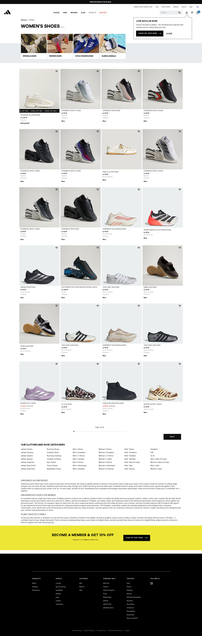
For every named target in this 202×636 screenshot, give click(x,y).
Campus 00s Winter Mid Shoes (113, 403)
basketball (59, 590)
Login (191, 7)
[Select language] (198, 6)
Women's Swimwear (107, 466)
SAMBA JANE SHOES (150, 287)
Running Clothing (54, 456)
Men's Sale (154, 466)
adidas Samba (26, 449)
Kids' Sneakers (130, 453)
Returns (129, 594)
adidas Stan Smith (28, 466)
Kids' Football (130, 456)
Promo (129, 587)
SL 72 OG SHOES (66, 404)
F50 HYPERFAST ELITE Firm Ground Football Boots (79, 287)
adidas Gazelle (27, 456)
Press (105, 594)
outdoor (58, 601)
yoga (57, 597)
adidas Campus (27, 453)
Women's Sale (156, 469)
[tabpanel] (101, 256)
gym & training (60, 587)
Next (172, 437)
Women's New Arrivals (159, 462)
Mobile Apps (107, 597)
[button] (56, 13)
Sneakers (154, 449)
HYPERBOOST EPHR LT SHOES (71, 110)
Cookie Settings (89, 630)
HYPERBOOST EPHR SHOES (111, 110)
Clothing (35, 587)
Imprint (127, 630)
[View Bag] (197, 13)
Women (24, 20)
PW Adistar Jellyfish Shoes (30, 115)
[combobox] (171, 13)
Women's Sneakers (106, 453)
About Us (106, 583)
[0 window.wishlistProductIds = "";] (192, 13)
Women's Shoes (105, 449)
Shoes (31, 20)
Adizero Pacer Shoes (27, 287)
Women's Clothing (106, 469)
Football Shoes (53, 453)
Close (169, 33)
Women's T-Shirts (106, 456)
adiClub (105, 601)
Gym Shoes (51, 462)
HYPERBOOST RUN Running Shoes (114, 229)
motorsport (59, 604)
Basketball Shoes (54, 469)
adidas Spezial (27, 459)
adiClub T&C (107, 604)
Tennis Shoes (52, 466)
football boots (103, 520)
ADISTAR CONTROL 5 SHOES (153, 404)
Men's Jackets (78, 459)
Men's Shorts (78, 462)
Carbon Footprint (108, 590)
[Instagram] (151, 583)
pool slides (90, 520)
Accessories (36, 590)
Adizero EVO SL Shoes (28, 403)
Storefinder (130, 615)
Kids (80, 590)
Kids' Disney (129, 469)
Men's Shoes (78, 449)
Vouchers (130, 601)
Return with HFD (132, 618)
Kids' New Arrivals (132, 462)
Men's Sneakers (79, 453)
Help (128, 583)
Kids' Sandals (130, 459)
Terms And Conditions (115, 630)
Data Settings (76, 630)
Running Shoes (53, 449)
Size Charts (130, 604)
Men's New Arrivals (158, 459)
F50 (151, 453)
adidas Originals (27, 462)
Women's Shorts (105, 462)
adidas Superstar (28, 469)
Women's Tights (105, 459)
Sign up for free (134, 538)
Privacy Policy (101, 630)
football (58, 594)
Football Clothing (54, 459)
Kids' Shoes (129, 449)
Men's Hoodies (79, 469)
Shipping (129, 590)
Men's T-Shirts (79, 456)
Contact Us (130, 608)
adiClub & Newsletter (134, 597)
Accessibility (131, 611)
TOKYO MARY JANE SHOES (111, 287)
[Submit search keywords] (179, 12)
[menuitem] (56, 13)
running (58, 583)
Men (80, 583)
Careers (105, 587)
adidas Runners (108, 608)
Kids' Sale (128, 466)
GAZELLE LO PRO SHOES (110, 172)
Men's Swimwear (80, 466)
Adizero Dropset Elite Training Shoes (157, 230)
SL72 (152, 456)
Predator (92, 501)
